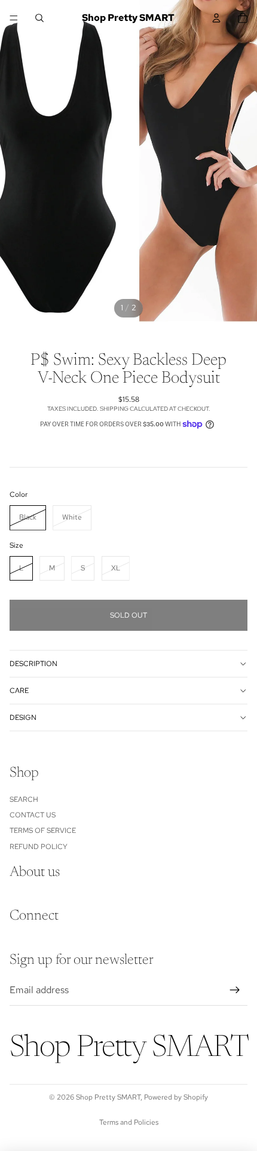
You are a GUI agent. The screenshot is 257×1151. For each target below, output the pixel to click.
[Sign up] (234, 990)
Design (23, 717)
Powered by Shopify (176, 1097)
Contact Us (33, 815)
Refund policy (39, 846)
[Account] (216, 18)
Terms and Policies (128, 1122)
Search (24, 799)
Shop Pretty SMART (108, 1097)
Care (19, 690)
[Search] (39, 18)
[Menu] (13, 18)
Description (33, 663)
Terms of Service (43, 830)
